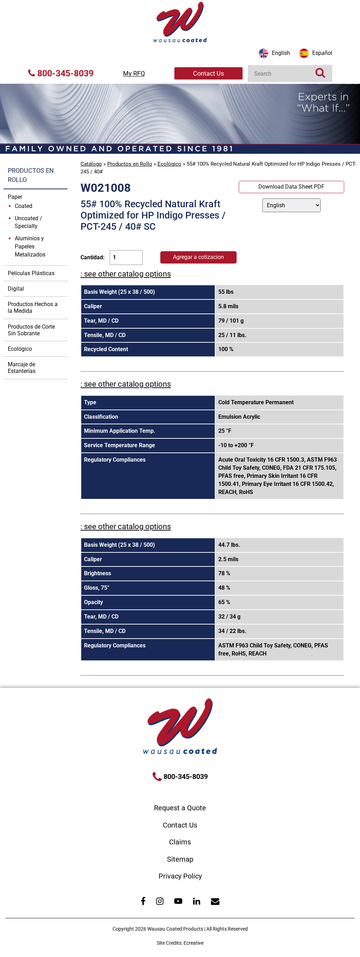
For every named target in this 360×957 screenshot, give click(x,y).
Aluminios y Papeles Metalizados (30, 246)
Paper (15, 197)
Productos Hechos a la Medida (33, 307)
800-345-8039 (64, 73)
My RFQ (134, 73)
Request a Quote (180, 808)
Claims (180, 842)
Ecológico (169, 164)
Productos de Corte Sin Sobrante (31, 330)
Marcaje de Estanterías (22, 367)
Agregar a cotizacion (198, 257)
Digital (16, 288)
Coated (23, 206)
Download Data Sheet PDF (291, 186)
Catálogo (91, 164)
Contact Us (208, 73)
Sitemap (180, 859)
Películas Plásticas (31, 273)
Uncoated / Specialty (28, 222)
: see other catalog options (126, 274)
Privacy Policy (180, 876)
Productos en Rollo (129, 164)
